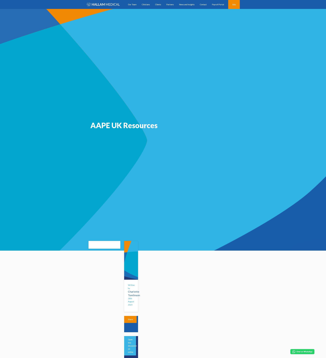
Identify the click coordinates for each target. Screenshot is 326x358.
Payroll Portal (218, 4)
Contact (203, 4)
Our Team (132, 4)
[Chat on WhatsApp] (302, 351)
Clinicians (146, 4)
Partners (170, 4)
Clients (158, 4)
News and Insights (187, 4)
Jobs (234, 4)
